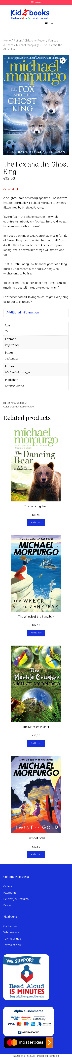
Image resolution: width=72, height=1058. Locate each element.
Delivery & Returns (16, 899)
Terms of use (12, 938)
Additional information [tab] (23, 312)
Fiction (18, 41)
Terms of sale (12, 945)
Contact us (10, 926)
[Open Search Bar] (52, 23)
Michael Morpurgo (28, 45)
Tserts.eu (53, 1056)
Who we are (11, 932)
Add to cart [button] (36, 522)
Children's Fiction (34, 41)
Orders (8, 886)
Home (7, 41)
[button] (63, 61)
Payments (10, 892)
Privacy (8, 905)
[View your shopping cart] (46, 23)
